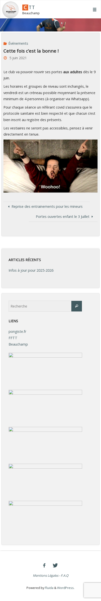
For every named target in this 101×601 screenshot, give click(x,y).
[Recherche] (76, 306)
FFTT (13, 337)
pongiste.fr (17, 331)
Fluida (48, 588)
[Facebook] (44, 565)
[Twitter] (55, 565)
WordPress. (66, 588)
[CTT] (10, 9)
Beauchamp (18, 344)
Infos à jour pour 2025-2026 (31, 270)
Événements (18, 43)
